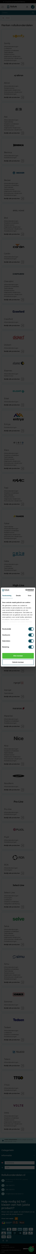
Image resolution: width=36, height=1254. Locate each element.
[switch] (31, 635)
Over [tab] (29, 595)
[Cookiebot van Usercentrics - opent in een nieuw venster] (25, 590)
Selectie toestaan (18, 662)
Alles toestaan (18, 656)
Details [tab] (18, 595)
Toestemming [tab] (6, 595)
